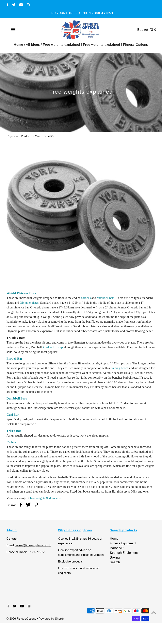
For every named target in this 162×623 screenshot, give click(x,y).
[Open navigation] (21, 29)
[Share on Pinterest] (36, 505)
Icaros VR (117, 548)
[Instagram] (28, 5)
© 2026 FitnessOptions (22, 618)
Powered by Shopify (52, 618)
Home (18, 44)
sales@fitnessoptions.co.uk (33, 545)
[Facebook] (7, 5)
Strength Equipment (124, 552)
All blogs (33, 44)
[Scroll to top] (153, 612)
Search (115, 562)
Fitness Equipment (123, 543)
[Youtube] (20, 5)
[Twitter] (13, 5)
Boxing (115, 557)
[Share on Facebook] (21, 505)
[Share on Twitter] (28, 505)
